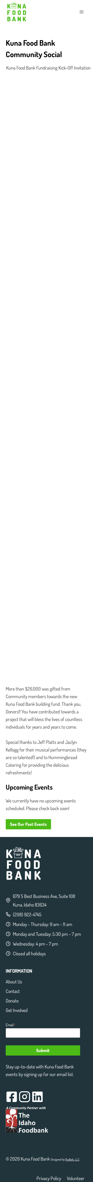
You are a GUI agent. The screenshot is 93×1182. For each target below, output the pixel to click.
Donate (12, 1000)
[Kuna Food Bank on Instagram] (25, 1097)
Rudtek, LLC (72, 1159)
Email (11, 1024)
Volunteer (75, 1178)
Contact (13, 991)
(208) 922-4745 (27, 914)
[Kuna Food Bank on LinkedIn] (37, 1097)
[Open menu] (81, 11)
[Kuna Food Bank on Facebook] (12, 1097)
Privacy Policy (48, 1178)
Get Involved (17, 1010)
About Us (14, 981)
